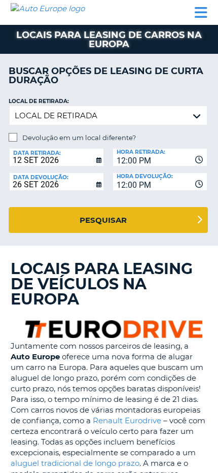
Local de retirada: (39, 101)
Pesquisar (103, 220)
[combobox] (160, 157)
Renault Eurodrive (127, 420)
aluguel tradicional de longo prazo (75, 463)
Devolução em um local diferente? (79, 137)
